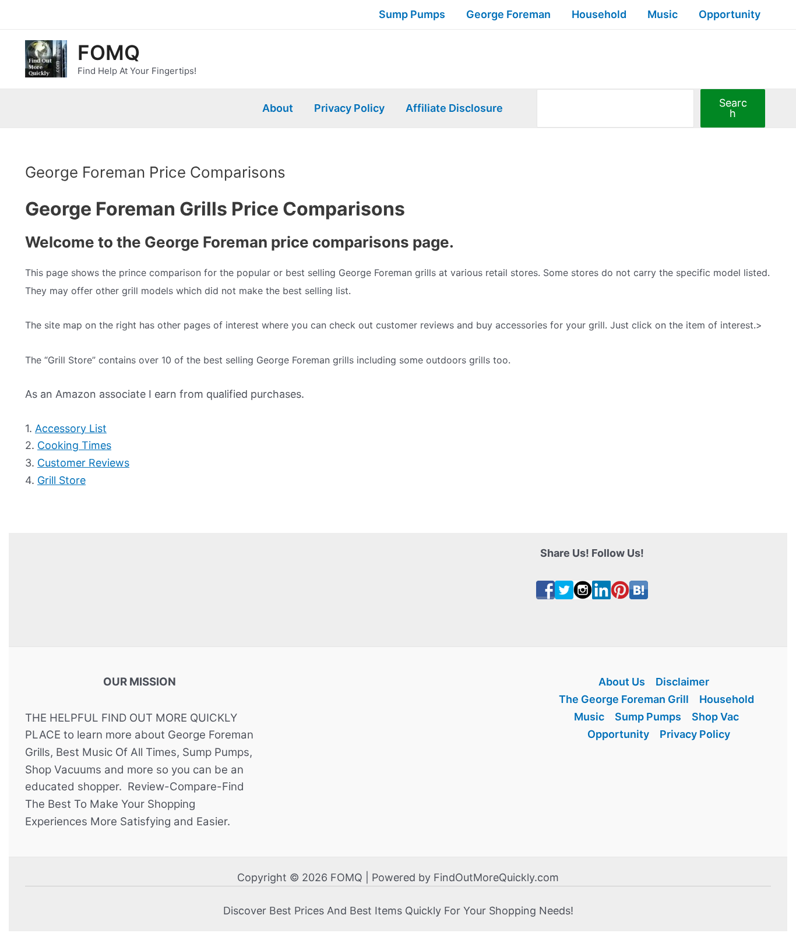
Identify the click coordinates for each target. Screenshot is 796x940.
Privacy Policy (349, 108)
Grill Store (61, 480)
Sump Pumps (412, 14)
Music (662, 14)
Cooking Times (74, 445)
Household (599, 14)
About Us (621, 682)
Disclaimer (682, 682)
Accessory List (71, 428)
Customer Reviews (83, 463)
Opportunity (729, 14)
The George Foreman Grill (624, 699)
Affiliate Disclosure (454, 108)
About (277, 108)
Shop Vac (715, 717)
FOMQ (109, 52)
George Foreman (508, 14)
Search (733, 108)
